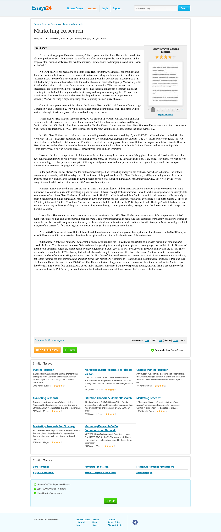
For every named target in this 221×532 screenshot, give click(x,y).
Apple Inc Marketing (43, 472)
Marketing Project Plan (96, 466)
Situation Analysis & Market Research (108, 398)
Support (117, 8)
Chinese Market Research (152, 370)
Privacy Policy (114, 522)
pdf (160, 340)
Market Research (43, 370)
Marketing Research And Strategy (54, 426)
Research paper (144, 472)
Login (105, 8)
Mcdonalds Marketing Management (155, 466)
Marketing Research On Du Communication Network (101, 428)
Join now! (92, 8)
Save (72, 349)
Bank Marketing (41, 466)
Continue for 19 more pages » (49, 340)
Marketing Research (45, 398)
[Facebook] (135, 524)
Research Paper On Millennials (100, 472)
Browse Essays (75, 8)
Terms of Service (115, 525)
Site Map (112, 519)
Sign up (110, 500)
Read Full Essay (47, 350)
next (182, 110)
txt (147, 340)
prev (148, 110)
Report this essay (165, 114)
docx (175, 340)
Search (95, 519)
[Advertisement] (110, 302)
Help (94, 522)
